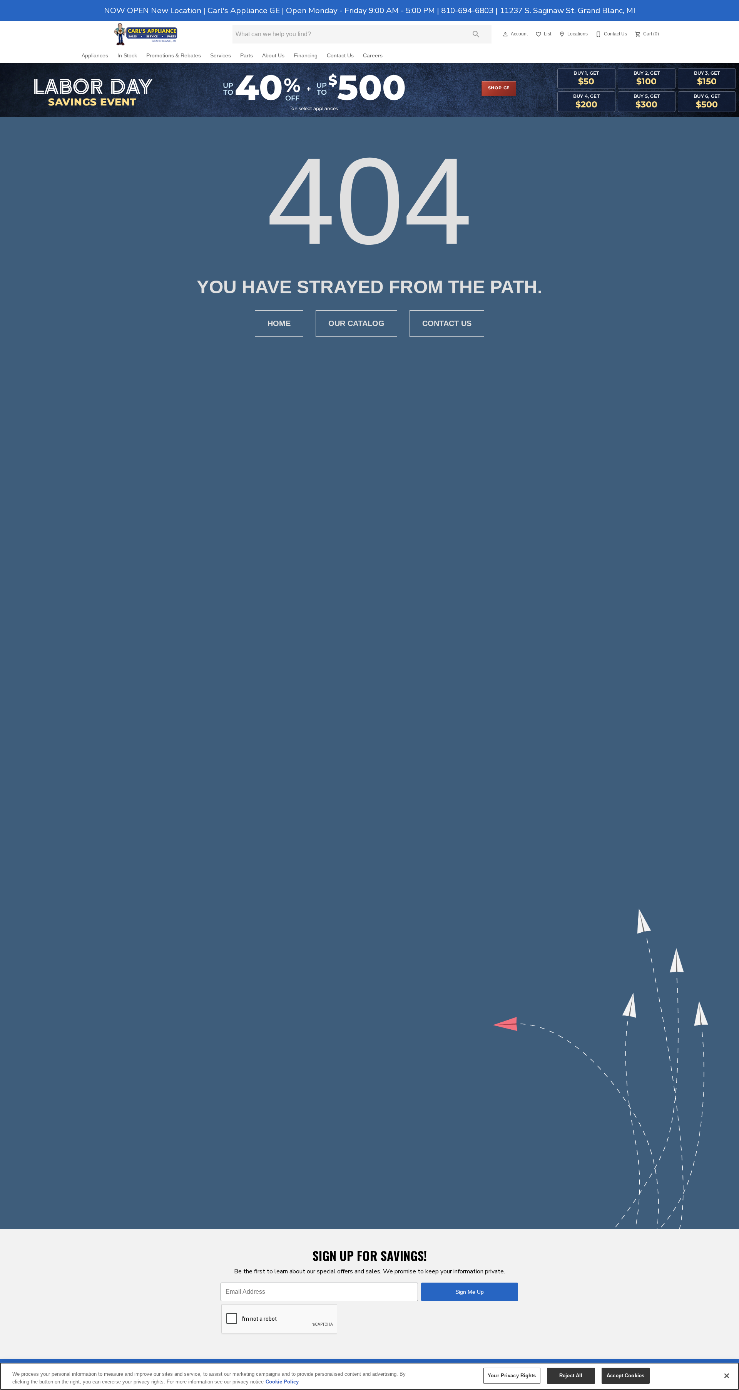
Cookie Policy (282, 1382)
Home (279, 323)
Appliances (95, 56)
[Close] (726, 1375)
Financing (306, 56)
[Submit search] (476, 34)
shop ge (499, 88)
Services (220, 56)
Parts (246, 56)
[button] (505, 34)
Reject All (570, 1375)
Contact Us (340, 56)
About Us (273, 56)
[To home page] (146, 34)
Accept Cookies (625, 1375)
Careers (373, 56)
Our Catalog (356, 323)
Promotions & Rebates (173, 56)
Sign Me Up (469, 1292)
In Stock (127, 56)
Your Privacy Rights (512, 1375)
